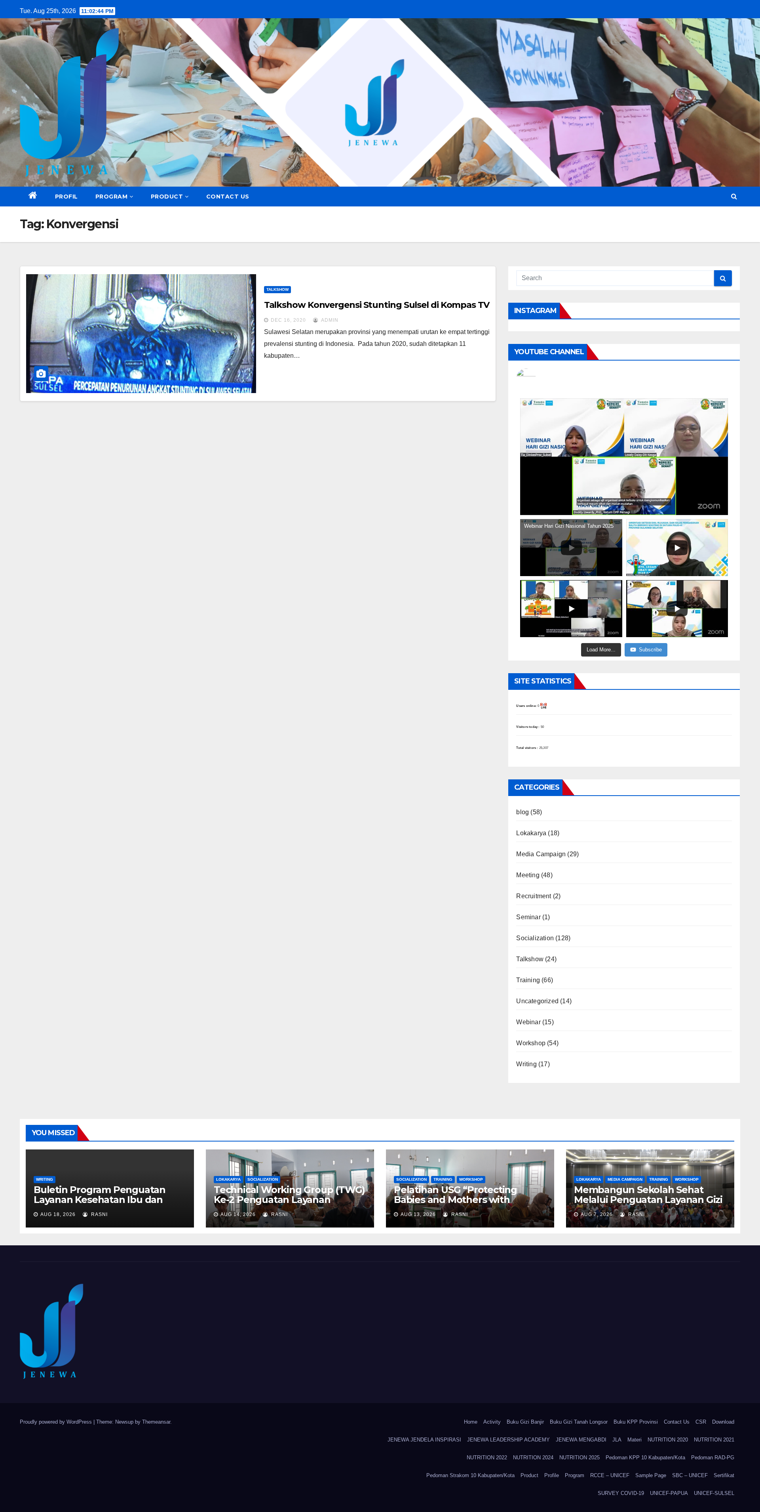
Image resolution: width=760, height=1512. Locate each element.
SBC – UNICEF (690, 1475)
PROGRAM (111, 196)
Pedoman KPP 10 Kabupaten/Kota (645, 1457)
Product (529, 1475)
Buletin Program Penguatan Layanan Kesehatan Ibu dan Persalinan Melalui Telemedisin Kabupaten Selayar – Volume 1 (106, 1204)
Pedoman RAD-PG (712, 1457)
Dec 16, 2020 (288, 320)
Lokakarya (531, 833)
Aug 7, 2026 (597, 1214)
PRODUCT (167, 196)
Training (528, 980)
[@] (538, 378)
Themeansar (156, 1422)
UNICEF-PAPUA (669, 1493)
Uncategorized (537, 1001)
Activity (492, 1422)
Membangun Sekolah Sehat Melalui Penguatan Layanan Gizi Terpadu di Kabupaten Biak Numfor (648, 1204)
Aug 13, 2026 (418, 1214)
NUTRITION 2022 (487, 1457)
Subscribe (650, 650)
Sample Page (650, 1475)
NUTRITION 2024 (533, 1457)
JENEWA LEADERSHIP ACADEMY (508, 1440)
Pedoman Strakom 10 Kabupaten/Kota (470, 1475)
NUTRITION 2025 (579, 1457)
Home (470, 1422)
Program (574, 1475)
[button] (734, 196)
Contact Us (677, 1422)
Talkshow (277, 289)
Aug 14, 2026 (238, 1214)
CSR (700, 1422)
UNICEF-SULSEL (714, 1493)
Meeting (527, 875)
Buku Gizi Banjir (525, 1422)
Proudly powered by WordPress (56, 1422)
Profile (551, 1475)
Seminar (528, 917)
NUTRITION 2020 (668, 1440)
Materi (634, 1440)
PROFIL (66, 196)
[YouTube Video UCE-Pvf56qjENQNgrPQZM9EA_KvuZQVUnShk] (624, 456)
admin (329, 320)
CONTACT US (227, 196)
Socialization (535, 938)
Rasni (98, 1214)
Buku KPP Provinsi (636, 1422)
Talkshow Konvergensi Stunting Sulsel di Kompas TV (376, 305)
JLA (616, 1440)
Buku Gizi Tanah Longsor (579, 1422)
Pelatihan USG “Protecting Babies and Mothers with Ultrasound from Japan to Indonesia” (455, 1204)
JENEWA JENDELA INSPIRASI (424, 1440)
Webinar (528, 1022)
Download (723, 1422)
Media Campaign (541, 854)
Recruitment (533, 896)
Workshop (530, 1043)
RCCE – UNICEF (609, 1475)
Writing (526, 1064)
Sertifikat (724, 1475)
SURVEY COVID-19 (621, 1493)
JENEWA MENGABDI (581, 1440)
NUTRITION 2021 (714, 1440)
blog (522, 812)
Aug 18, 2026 (58, 1214)
